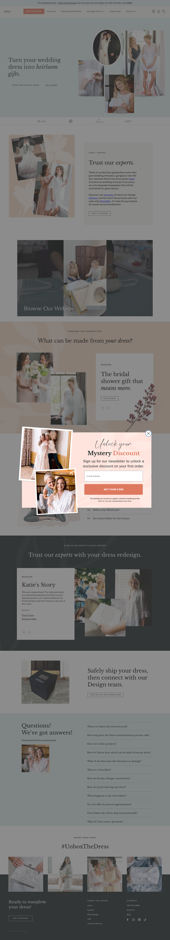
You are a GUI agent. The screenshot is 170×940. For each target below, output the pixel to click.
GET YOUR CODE (114, 489)
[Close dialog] (148, 433)
